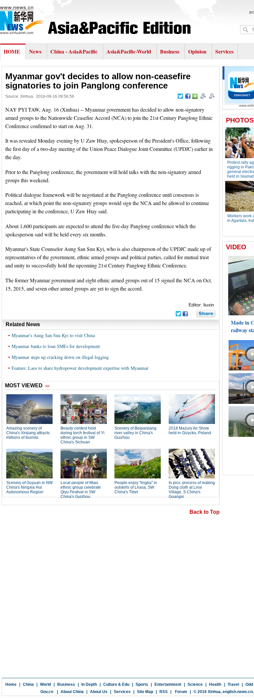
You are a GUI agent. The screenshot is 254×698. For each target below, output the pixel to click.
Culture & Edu (116, 684)
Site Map (145, 691)
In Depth (89, 684)
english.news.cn (238, 691)
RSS (163, 691)
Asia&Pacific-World (129, 51)
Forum (180, 691)
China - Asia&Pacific (74, 51)
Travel (233, 684)
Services (224, 51)
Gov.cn (46, 691)
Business (169, 51)
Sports (142, 684)
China (28, 684)
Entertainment (167, 684)
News (35, 51)
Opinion (197, 51)
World (45, 684)
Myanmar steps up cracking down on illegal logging (60, 357)
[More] (195, 96)
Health (215, 684)
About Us (98, 691)
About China (72, 691)
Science (195, 684)
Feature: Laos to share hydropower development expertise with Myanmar (80, 368)
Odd (249, 684)
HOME (12, 51)
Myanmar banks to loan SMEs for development (56, 346)
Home (11, 684)
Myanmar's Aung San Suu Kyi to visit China (53, 335)
